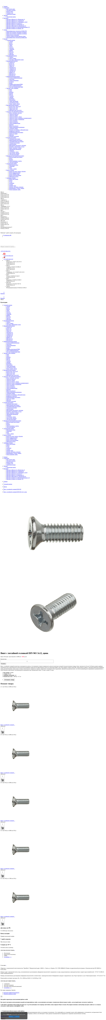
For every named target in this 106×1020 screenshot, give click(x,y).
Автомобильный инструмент (16, 141)
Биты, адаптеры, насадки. (15, 113)
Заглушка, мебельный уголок (16, 59)
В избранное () (7, 235)
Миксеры (11, 135)
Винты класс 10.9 (13, 107)
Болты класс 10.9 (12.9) (15, 106)
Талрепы (11, 96)
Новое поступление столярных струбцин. (16, 33)
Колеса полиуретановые (15, 175)
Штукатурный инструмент (15, 157)
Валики (11, 159)
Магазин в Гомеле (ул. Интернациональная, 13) (18, 27)
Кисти (10, 158)
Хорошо (14, 1016)
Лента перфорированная (15, 85)
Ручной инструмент (11, 137)
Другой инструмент (14, 154)
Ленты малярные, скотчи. (15, 161)
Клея (10, 167)
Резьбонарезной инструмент (16, 132)
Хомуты (11, 53)
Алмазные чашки (13, 128)
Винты (11, 44)
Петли (10, 180)
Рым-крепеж (12, 100)
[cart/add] (2, 732)
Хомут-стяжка (12, 58)
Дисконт (5, 15)
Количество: (4, 659)
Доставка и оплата (10, 10)
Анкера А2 (12, 62)
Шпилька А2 (12, 74)
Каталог (5, 38)
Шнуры (11, 94)
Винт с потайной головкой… (8, 724)
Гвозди (11, 46)
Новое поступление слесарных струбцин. (16, 32)
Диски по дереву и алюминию (16, 119)
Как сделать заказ (10, 9)
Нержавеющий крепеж (12, 61)
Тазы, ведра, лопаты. (14, 153)
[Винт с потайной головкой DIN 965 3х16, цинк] (53, 801)
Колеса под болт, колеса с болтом (17, 171)
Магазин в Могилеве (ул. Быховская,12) (16, 25)
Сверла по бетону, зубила (15, 116)
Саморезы (11, 49)
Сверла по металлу (14, 114)
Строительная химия (11, 163)
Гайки (10, 45)
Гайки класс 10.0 (13, 109)
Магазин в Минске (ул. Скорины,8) (15, 20)
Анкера (11, 41)
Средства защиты (13, 162)
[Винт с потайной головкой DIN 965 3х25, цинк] (53, 897)
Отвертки (11, 150)
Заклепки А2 (12, 67)
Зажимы (11, 97)
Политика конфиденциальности (11, 992)
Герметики (11, 166)
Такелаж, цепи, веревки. (12, 88)
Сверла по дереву (13, 115)
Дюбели (11, 57)
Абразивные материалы (15, 149)
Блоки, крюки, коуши (14, 103)
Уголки (11, 184)
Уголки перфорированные (15, 77)
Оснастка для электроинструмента (14, 111)
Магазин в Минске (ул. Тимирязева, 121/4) (16, 22)
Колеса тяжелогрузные (14, 172)
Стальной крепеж (10, 40)
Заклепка (11, 48)
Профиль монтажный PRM (16, 84)
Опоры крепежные (14, 80)
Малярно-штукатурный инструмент (15, 155)
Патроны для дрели (14, 136)
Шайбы (11, 50)
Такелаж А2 (12, 71)
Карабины (11, 98)
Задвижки (11, 183)
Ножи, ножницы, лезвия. (15, 148)
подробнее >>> (8, 957)
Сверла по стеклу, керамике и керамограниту (20, 118)
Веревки (11, 92)
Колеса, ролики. (10, 170)
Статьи (5, 29)
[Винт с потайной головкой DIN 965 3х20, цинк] (53, 849)
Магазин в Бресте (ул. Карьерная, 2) (15, 24)
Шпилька (11, 54)
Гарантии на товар (11, 14)
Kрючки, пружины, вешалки (16, 187)
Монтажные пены (13, 165)
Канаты (11, 93)
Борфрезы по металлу (14, 131)
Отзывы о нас (9, 12)
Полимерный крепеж (11, 55)
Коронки (11, 124)
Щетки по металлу (13, 126)
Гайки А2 (11, 66)
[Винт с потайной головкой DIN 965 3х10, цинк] (53, 754)
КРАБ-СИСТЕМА (13, 179)
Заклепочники (12, 144)
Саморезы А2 (12, 68)
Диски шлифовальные (14, 123)
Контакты (5, 18)
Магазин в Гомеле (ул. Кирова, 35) (14, 28)
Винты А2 (11, 64)
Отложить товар (9, 680)
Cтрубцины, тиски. (14, 152)
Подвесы (11, 81)
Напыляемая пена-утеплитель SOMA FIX (16, 31)
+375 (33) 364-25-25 (6, 251)
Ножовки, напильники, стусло (16, 146)
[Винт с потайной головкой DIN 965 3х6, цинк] (53, 706)
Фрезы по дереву (13, 133)
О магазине (6, 7)
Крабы (10, 83)
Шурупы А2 (12, 75)
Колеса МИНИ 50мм (14, 174)
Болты (10, 42)
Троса (10, 90)
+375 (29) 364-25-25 (8, 259)
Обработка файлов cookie (9, 994)
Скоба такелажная (13, 101)
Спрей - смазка (13, 168)
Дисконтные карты (11, 16)
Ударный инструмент (14, 142)
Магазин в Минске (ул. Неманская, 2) (15, 19)
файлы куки (9, 1014)
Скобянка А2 (12, 70)
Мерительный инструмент (15, 140)
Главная (5, 6)
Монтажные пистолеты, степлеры (17, 145)
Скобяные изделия (10, 178)
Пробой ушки (12, 185)
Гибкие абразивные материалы (16, 127)
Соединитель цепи (13, 102)
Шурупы (11, 51)
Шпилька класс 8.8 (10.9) (15, 110)
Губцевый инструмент (14, 139)
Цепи (10, 89)
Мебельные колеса (13, 176)
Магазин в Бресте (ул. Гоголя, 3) (14, 23)
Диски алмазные (13, 120)
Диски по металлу (13, 122)
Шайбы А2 (12, 72)
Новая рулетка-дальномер (12, 35)
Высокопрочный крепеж (12, 105)
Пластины (11, 79)
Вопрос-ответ (9, 11)
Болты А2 (11, 63)
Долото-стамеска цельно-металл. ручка (16, 36)
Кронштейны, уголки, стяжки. (16, 188)
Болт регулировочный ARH (16, 87)
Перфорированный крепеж (13, 76)
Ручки (10, 181)
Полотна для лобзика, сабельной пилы (18, 129)
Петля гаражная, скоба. (15, 189)
